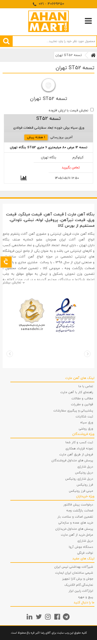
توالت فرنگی (85, 553)
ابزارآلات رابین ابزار (81, 591)
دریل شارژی (85, 467)
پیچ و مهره (85, 597)
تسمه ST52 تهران (68, 55)
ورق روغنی (86, 429)
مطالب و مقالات (82, 398)
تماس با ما (85, 386)
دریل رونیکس (84, 473)
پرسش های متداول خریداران (74, 529)
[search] (6, 41)
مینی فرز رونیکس (81, 491)
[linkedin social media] (30, 616)
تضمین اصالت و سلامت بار (75, 517)
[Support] (6, 262)
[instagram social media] (48, 616)
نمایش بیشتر (12, 282)
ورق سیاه (86, 422)
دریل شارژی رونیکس (79, 479)
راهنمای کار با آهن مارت (77, 392)
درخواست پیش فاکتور (78, 505)
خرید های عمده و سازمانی (75, 523)
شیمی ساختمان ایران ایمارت (74, 573)
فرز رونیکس (85, 485)
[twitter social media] (39, 616)
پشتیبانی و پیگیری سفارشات (73, 411)
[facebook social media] (57, 616)
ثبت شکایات (84, 417)
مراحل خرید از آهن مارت (77, 535)
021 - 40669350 (51, 4)
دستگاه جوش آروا (81, 547)
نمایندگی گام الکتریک (78, 585)
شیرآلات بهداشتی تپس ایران (73, 567)
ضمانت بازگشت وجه (79, 511)
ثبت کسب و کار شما (79, 442)
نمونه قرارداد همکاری (79, 449)
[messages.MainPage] (93, 55)
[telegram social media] (67, 616)
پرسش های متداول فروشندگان (72, 460)
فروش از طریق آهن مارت (76, 454)
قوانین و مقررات (82, 404)
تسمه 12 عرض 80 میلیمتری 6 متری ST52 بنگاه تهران (48, 147)
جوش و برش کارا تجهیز (77, 579)
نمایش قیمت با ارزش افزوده (68, 110)
